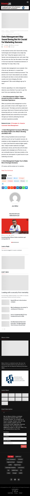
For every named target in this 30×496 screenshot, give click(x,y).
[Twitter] (15, 479)
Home (3, 30)
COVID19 (20, 459)
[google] (9, 188)
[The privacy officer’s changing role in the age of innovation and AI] (5, 403)
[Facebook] (11, 479)
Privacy (16, 492)
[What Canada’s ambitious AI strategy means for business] (25, 395)
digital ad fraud (10, 462)
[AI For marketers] (6, 2)
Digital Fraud (17, 464)
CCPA (10, 464)
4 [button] (15, 242)
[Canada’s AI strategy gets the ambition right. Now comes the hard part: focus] (11, 395)
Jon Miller (6, 45)
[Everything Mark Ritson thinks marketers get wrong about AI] (15, 226)
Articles (7, 30)
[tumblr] (20, 188)
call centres (21, 467)
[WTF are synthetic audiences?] (18, 399)
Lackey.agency (15, 489)
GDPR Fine (18, 456)
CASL (8, 473)
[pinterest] (14, 188)
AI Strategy (25, 231)
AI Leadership (8, 231)
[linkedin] (17, 188)
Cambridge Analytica (10, 467)
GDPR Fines (15, 470)
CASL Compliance (11, 459)
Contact (20, 492)
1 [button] (11, 242)
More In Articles (14, 215)
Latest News (10, 492)
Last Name (6, 436)
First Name (6, 432)
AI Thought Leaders (23, 233)
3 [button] (14, 242)
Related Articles (14, 213)
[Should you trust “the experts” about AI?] (25, 399)
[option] (15, 229)
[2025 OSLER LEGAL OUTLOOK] (11, 399)
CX (8, 470)
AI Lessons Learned (17, 231)
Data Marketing (9, 34)
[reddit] (11, 188)
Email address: (7, 440)
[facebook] (3, 188)
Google (14, 473)
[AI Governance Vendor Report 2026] (5, 399)
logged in (10, 250)
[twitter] (6, 188)
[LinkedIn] (18, 479)
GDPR (20, 473)
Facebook (19, 462)
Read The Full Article (7, 170)
